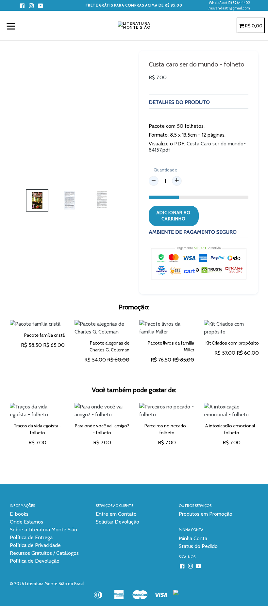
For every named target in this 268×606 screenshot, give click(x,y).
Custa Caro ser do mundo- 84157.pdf (197, 146)
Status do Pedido (198, 546)
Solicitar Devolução (117, 522)
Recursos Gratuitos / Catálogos (44, 553)
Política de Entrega (31, 537)
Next (263, 435)
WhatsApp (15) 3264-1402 (229, 2)
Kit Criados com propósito (232, 343)
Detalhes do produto (179, 102)
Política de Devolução (34, 561)
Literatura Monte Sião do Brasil (54, 583)
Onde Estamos (26, 522)
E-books (19, 514)
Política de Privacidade (35, 545)
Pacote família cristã (44, 335)
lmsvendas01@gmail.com (229, 8)
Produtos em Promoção (205, 514)
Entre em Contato (116, 514)
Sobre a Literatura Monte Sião (43, 529)
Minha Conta (193, 538)
